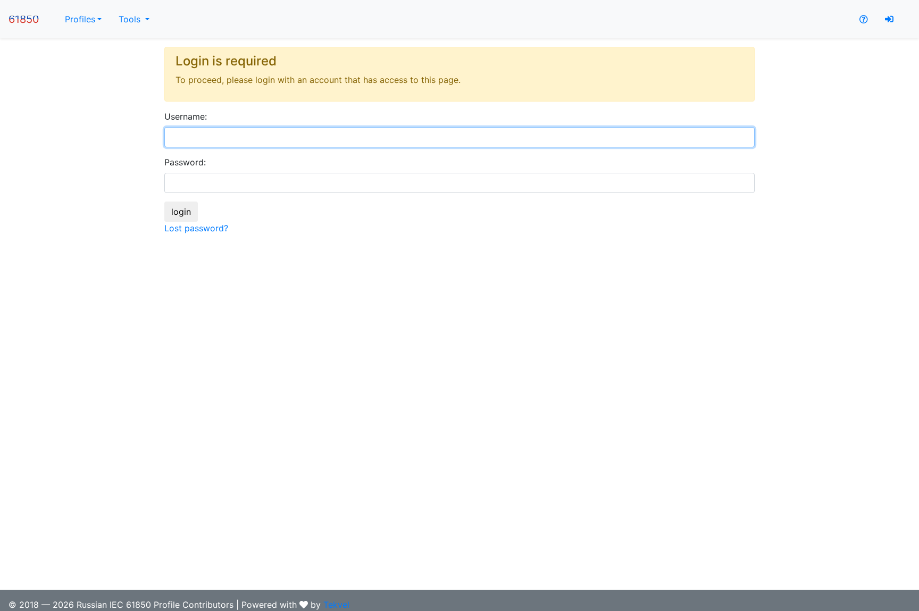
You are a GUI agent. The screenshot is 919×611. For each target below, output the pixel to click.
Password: (185, 162)
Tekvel (336, 604)
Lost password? (196, 228)
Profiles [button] (80, 19)
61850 (24, 19)
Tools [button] (131, 19)
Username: (185, 116)
